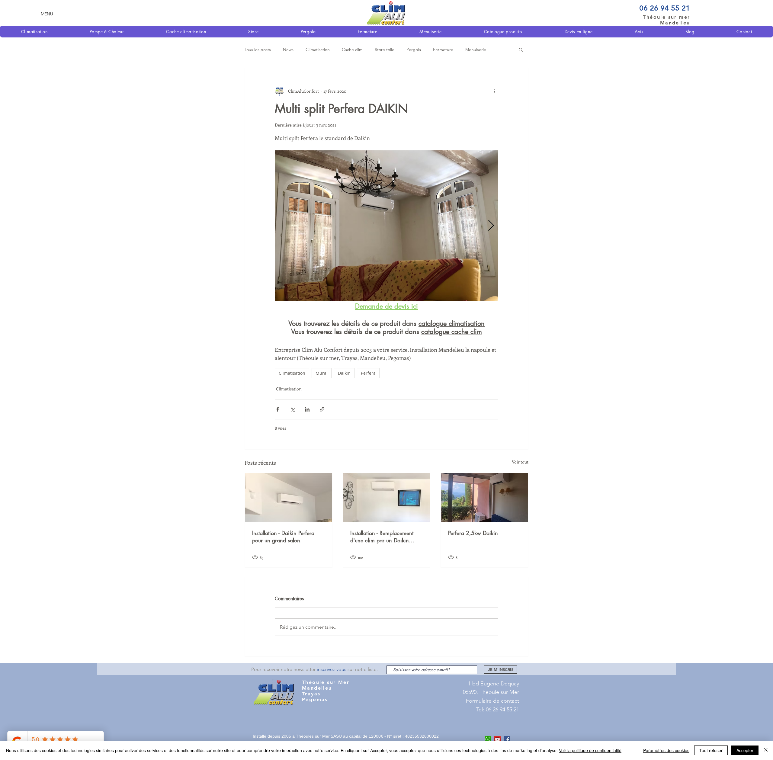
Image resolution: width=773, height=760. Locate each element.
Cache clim (352, 49)
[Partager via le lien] (322, 409)
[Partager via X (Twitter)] (292, 409)
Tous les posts (258, 49)
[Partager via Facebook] (278, 409)
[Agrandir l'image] (386, 225)
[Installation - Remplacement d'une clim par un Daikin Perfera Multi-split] (386, 497)
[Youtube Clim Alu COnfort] (497, 739)
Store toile (384, 49)
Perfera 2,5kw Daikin (473, 533)
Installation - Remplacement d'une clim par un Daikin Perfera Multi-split (381, 536)
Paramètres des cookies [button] (666, 750)
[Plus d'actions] (494, 91)
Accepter (744, 750)
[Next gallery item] (491, 226)
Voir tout (520, 462)
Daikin (344, 373)
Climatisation (318, 49)
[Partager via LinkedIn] (307, 409)
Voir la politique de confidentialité (590, 750)
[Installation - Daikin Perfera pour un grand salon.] (288, 497)
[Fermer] (765, 750)
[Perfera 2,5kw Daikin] (484, 497)
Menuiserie (475, 49)
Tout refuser (711, 750)
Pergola (413, 49)
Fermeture (443, 49)
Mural (322, 373)
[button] (47, 14)
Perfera (368, 373)
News (288, 49)
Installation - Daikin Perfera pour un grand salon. (283, 536)
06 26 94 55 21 (664, 8)
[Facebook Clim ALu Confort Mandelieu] (507, 739)
